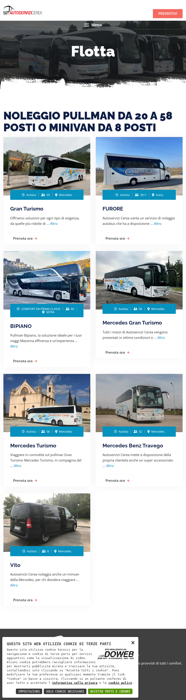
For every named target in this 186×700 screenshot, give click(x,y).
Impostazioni (29, 691)
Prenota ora (23, 238)
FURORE (113, 208)
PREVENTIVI (167, 13)
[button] (93, 25)
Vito (15, 565)
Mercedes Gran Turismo (132, 323)
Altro (54, 223)
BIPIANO (21, 326)
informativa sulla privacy (75, 683)
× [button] (133, 642)
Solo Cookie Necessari (65, 691)
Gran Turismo (26, 208)
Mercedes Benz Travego (133, 445)
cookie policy (120, 683)
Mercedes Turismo (33, 445)
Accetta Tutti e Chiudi (110, 691)
